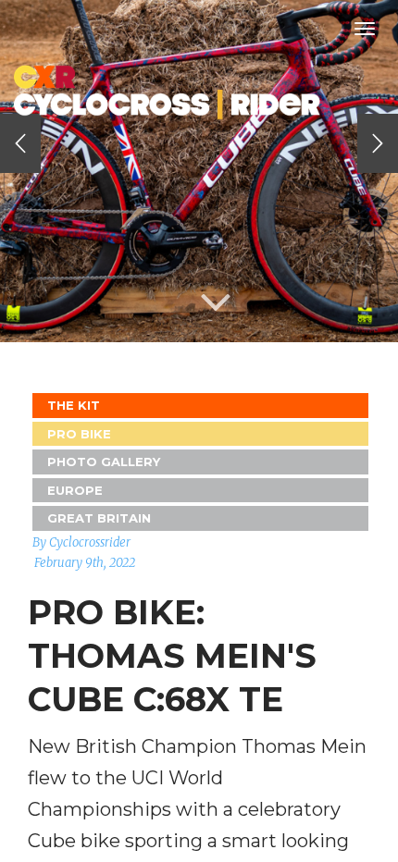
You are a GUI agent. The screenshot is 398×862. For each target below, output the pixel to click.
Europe (75, 490)
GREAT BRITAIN (99, 518)
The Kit (73, 405)
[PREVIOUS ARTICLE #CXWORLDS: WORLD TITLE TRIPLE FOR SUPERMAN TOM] (20, 143)
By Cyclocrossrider (81, 542)
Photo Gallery (103, 461)
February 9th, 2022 (84, 563)
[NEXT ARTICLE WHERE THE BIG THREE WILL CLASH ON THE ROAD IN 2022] (377, 143)
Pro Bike (79, 433)
